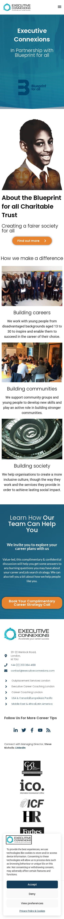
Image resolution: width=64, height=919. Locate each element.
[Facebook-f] (32, 730)
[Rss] (48, 730)
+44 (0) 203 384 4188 (23, 665)
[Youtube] (40, 730)
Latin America (44, 704)
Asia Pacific (46, 698)
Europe (34, 698)
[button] (59, 7)
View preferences (32, 903)
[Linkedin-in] (15, 730)
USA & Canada (20, 698)
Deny (32, 894)
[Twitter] (23, 730)
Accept (32, 884)
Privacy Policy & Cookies (32, 911)
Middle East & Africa (23, 704)
